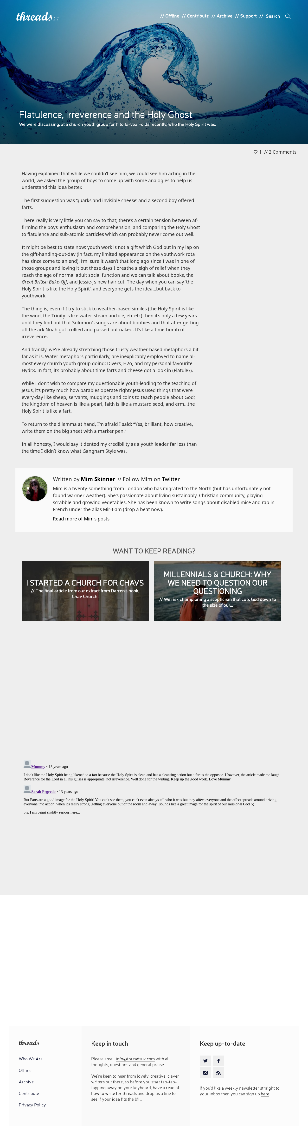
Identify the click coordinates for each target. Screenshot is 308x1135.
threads (34, 17)
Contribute (198, 15)
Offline (172, 15)
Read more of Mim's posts (81, 518)
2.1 (56, 19)
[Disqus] (154, 694)
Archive (224, 15)
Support (248, 15)
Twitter (171, 479)
